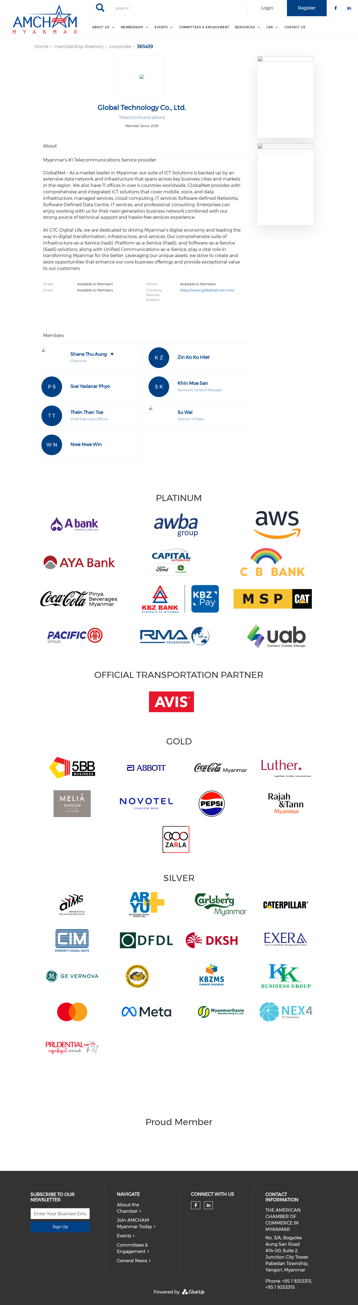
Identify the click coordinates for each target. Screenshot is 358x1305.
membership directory (79, 46)
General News (132, 1260)
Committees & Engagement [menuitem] (204, 27)
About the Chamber (128, 1208)
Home (41, 46)
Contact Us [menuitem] (294, 27)
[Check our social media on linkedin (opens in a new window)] (208, 1205)
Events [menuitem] (161, 27)
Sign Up (60, 1226)
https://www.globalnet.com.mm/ (207, 290)
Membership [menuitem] (132, 27)
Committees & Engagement (132, 1248)
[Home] (44, 19)
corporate (120, 46)
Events (124, 1235)
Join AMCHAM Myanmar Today (134, 1223)
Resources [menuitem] (245, 27)
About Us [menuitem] (100, 27)
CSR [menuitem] (270, 27)
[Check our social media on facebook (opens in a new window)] (195, 1205)
